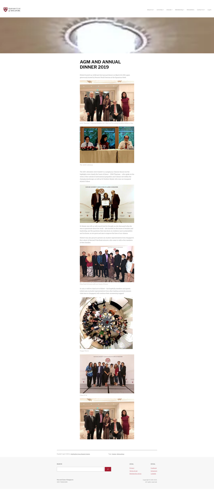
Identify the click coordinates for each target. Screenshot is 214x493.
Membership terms (135, 473)
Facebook (154, 468)
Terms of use (133, 471)
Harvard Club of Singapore (65, 480)
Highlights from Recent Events (80, 454)
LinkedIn (153, 473)
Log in (209, 10)
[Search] (108, 469)
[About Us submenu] (153, 9)
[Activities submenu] (163, 9)
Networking (120, 454)
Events (114, 454)
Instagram (154, 471)
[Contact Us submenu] (204, 9)
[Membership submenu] (183, 9)
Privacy (131, 468)
